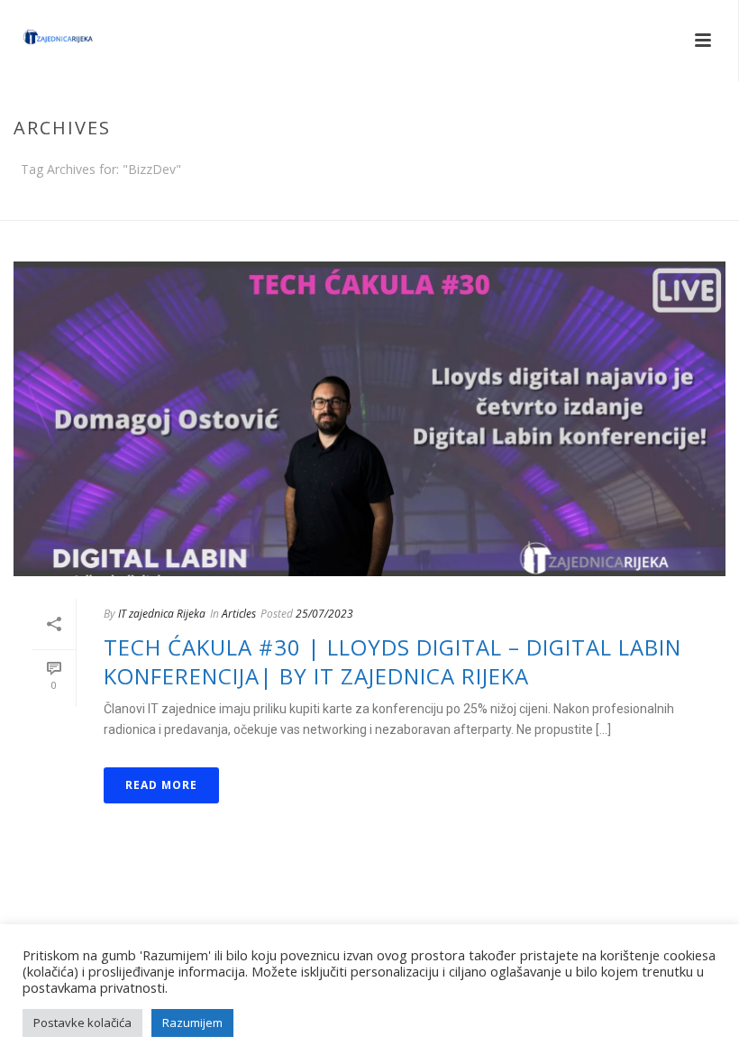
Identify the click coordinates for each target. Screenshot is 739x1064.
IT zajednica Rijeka (161, 613)
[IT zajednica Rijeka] (40, 40)
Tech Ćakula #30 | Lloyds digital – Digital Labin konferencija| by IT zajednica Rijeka (392, 661)
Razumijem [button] (192, 1022)
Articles (239, 613)
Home (686, 203)
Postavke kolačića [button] (82, 1022)
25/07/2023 (324, 613)
